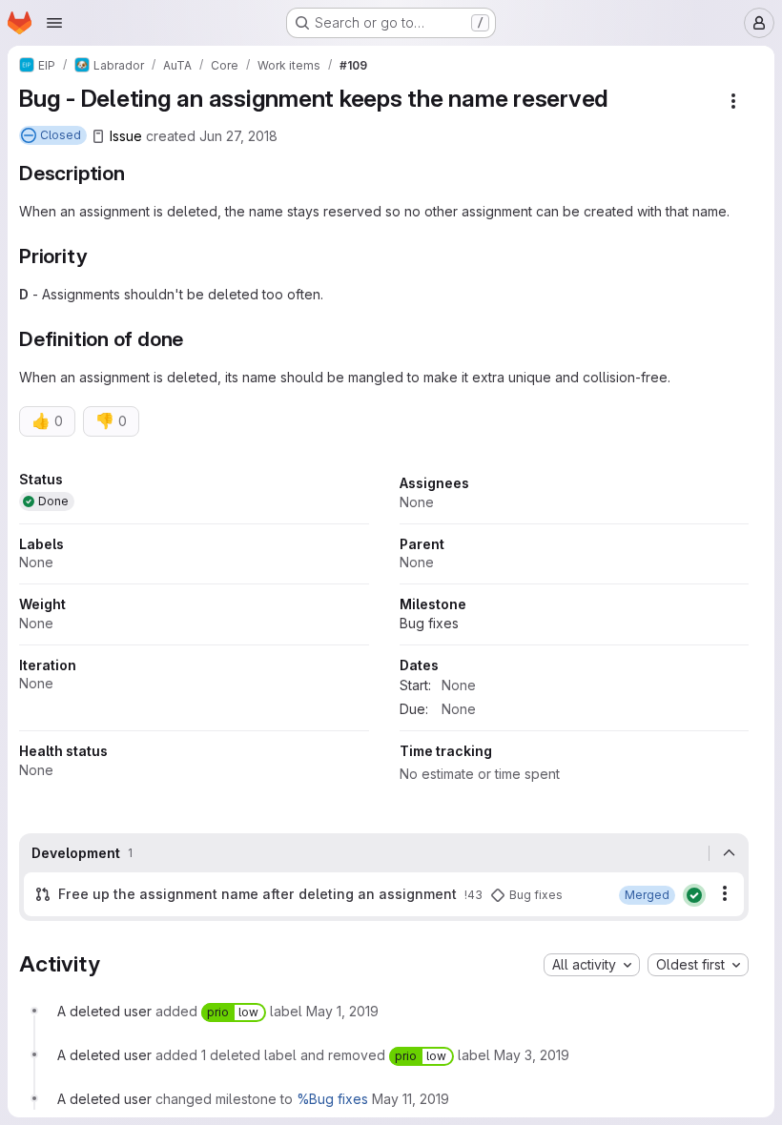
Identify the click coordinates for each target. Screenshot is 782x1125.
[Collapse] (728, 853)
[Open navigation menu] (54, 23)
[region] (384, 633)
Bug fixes (429, 623)
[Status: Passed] (694, 895)
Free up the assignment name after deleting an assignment (257, 894)
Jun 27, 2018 (238, 136)
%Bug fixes (332, 1099)
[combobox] (592, 964)
